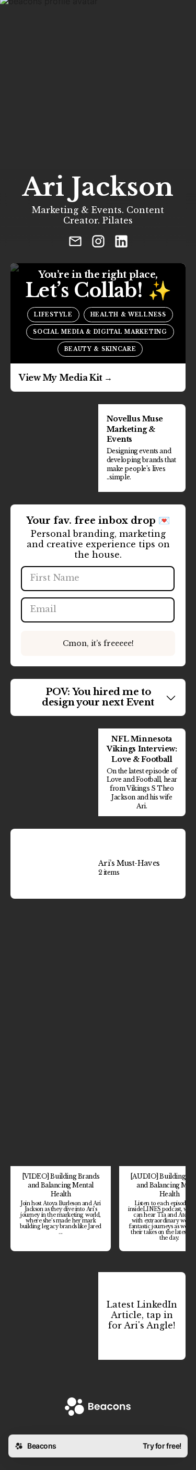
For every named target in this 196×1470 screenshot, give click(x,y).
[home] (98, 1407)
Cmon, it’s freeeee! (98, 643)
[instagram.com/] (98, 242)
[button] (98, 697)
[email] (75, 242)
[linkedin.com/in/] (121, 242)
